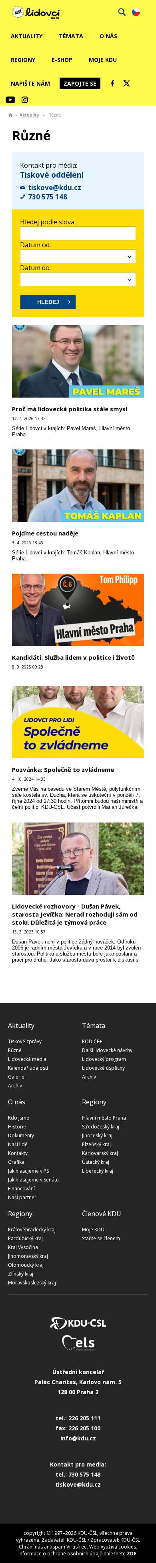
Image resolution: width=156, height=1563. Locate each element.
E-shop (62, 60)
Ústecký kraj (95, 1162)
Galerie (16, 1076)
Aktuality (26, 36)
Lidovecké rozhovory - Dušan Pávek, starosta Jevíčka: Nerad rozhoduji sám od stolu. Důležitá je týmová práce (75, 914)
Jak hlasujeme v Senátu (33, 1179)
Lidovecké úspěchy (103, 1068)
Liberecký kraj (97, 1170)
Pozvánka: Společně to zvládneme (63, 769)
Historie (17, 1126)
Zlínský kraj (20, 1273)
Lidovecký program (104, 1059)
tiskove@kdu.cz (54, 187)
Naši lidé (18, 1144)
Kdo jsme (18, 1117)
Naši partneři (23, 1197)
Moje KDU (103, 60)
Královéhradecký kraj (32, 1229)
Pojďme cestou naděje (45, 533)
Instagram (25, 99)
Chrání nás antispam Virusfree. (53, 1546)
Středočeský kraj (100, 1126)
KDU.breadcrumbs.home (10, 115)
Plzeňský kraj (96, 1144)
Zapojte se (80, 83)
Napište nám (30, 83)
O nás (108, 36)
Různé (15, 1050)
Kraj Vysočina (23, 1247)
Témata (71, 36)
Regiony (23, 60)
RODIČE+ (92, 1041)
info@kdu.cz (78, 1438)
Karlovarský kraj (100, 1153)
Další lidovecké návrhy (107, 1050)
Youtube (10, 99)
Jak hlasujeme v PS (28, 1170)
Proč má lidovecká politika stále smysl (69, 409)
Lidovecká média (27, 1059)
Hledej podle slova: (48, 221)
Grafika (16, 1162)
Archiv (15, 1085)
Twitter (127, 83)
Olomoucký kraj (26, 1264)
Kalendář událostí (28, 1068)
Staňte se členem (101, 1238)
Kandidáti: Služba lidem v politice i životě (73, 657)
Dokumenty (21, 1135)
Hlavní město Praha (104, 1117)
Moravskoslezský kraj (32, 1282)
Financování (21, 1188)
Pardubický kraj (25, 1238)
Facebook (112, 83)
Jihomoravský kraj (28, 1256)
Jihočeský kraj (97, 1135)
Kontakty (18, 1153)
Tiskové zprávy (25, 1041)
